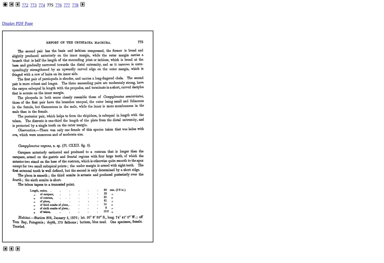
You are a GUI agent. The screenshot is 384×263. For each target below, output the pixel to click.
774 (42, 5)
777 (67, 5)
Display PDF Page (17, 23)
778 (75, 5)
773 (33, 5)
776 (58, 5)
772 (25, 5)
